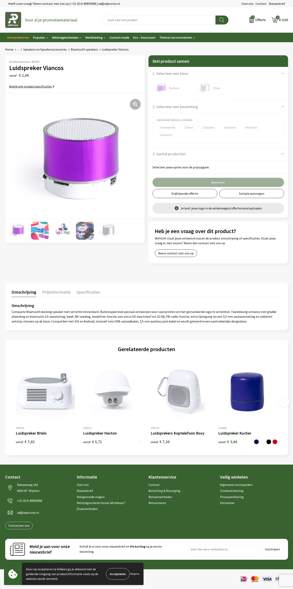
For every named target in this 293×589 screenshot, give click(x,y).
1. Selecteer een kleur (170, 73)
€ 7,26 (160, 441)
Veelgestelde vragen (90, 497)
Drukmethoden (87, 509)
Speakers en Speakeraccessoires (45, 49)
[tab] (24, 293)
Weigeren (135, 573)
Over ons (248, 4)
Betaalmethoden (160, 497)
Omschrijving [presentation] (24, 292)
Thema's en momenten (175, 37)
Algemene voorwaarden (236, 485)
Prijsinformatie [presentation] (56, 292)
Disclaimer (227, 503)
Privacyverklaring (232, 497)
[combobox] (159, 20)
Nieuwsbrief (277, 4)
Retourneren (157, 503)
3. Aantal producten (169, 153)
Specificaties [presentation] (88, 292)
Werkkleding (93, 37)
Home (9, 49)
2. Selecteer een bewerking (175, 106)
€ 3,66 (227, 441)
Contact (261, 4)
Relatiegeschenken (65, 37)
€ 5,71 (92, 441)
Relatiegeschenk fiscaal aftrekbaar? (101, 503)
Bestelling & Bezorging (164, 491)
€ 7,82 (25, 441)
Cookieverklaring (231, 491)
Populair (39, 37)
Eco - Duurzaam (144, 37)
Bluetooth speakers (84, 49)
